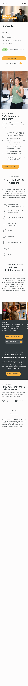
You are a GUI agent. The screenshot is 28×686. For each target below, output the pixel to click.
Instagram (7, 401)
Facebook (20, 401)
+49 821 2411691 (10, 37)
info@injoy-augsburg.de (12, 40)
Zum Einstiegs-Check (12, 63)
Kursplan (8, 43)
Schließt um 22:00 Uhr (12, 49)
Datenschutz (14, 414)
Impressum (14, 410)
